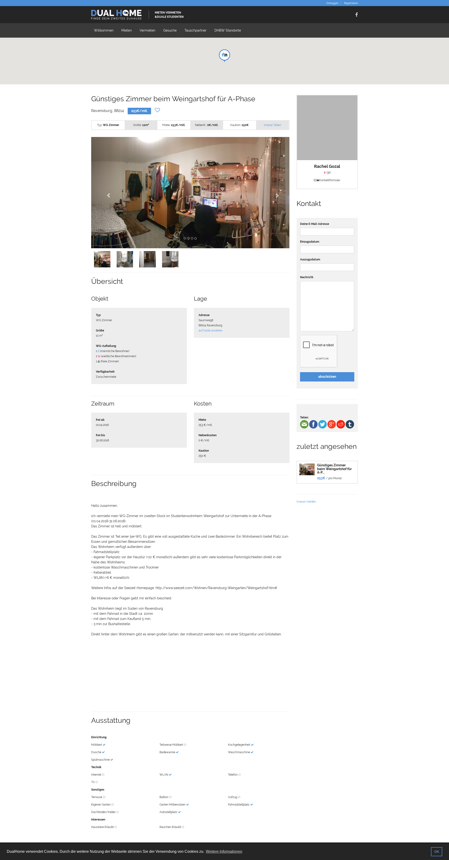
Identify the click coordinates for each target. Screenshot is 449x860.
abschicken (327, 376)
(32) (328, 172)
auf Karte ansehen (210, 330)
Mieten (126, 30)
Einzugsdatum (309, 241)
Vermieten (147, 30)
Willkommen (103, 30)
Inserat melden (306, 501)
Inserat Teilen (272, 125)
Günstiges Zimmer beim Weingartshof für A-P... (334, 468)
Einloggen (332, 3)
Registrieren (351, 3)
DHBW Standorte (227, 30)
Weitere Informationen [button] (224, 851)
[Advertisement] (190, 674)
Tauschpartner (195, 30)
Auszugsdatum (310, 259)
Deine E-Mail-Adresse (314, 224)
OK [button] (436, 851)
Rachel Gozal (327, 166)
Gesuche (170, 30)
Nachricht (306, 277)
